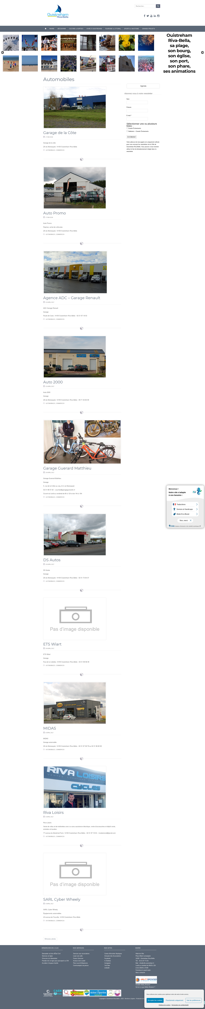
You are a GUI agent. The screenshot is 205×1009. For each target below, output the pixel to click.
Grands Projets (148, 29)
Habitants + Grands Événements (138, 131)
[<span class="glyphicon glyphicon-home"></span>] (45, 29)
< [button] (2, 52)
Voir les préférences (194, 1000)
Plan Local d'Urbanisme (80, 963)
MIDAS (49, 728)
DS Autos (51, 560)
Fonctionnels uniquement (174, 1000)
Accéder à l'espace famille (50, 963)
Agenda (143, 86)
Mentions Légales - (130, 998)
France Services (78, 958)
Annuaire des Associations (112, 956)
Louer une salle (78, 956)
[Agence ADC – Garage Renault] (82, 272)
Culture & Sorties (76, 29)
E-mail (129, 115)
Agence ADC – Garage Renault (71, 298)
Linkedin (107, 968)
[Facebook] (144, 15)
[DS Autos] (82, 534)
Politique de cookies (165, 1005)
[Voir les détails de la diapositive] (102, 53)
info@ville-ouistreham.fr (146, 963)
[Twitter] (148, 15)
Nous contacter (140, 972)
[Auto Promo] (82, 188)
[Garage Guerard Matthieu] (82, 442)
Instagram (107, 963)
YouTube (107, 965)
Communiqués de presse (81, 965)
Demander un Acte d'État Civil (51, 953)
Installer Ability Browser (143, 984)
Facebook (107, 958)
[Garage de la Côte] (82, 107)
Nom (128, 99)
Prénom (129, 107)
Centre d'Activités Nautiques (113, 953)
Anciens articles (51, 939)
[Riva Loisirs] (82, 787)
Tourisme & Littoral (113, 29)
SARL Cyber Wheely (61, 899)
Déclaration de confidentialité (180, 1005)
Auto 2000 (53, 382)
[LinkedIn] (155, 15)
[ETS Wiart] (82, 619)
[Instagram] (158, 15)
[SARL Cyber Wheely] (82, 874)
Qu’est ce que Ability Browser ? (145, 987)
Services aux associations (81, 953)
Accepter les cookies (155, 1000)
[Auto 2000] (82, 357)
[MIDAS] (82, 703)
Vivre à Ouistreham (94, 29)
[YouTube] (151, 15)
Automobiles (50, 150)
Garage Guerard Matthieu (67, 468)
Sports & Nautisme (131, 29)
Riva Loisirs (53, 812)
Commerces (60, 150)
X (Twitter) (107, 961)
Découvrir (62, 29)
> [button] (202, 52)
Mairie (51, 29)
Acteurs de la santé (79, 961)
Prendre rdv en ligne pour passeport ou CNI (55, 961)
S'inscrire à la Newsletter (49, 958)
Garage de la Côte (59, 132)
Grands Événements (134, 128)
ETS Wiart (52, 644)
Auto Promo (54, 213)
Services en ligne (47, 956)
